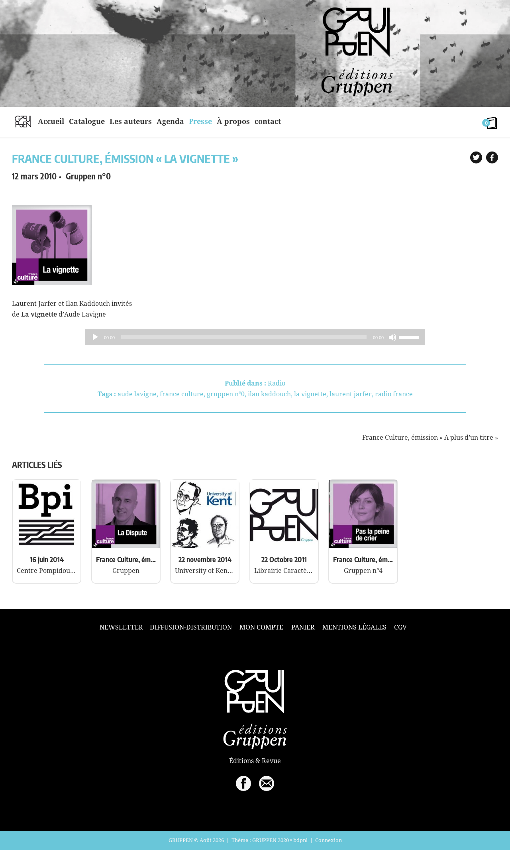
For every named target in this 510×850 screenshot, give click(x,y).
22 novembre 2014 (204, 559)
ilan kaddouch (269, 394)
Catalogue (87, 121)
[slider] (410, 336)
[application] (255, 337)
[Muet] (392, 337)
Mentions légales (354, 627)
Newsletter (121, 627)
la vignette (310, 394)
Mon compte (261, 627)
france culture (182, 394)
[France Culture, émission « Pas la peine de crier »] (363, 545)
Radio (276, 383)
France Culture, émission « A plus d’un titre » (430, 437)
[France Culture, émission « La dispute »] (126, 545)
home (23, 121)
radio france (394, 394)
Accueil (51, 121)
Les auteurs (131, 121)
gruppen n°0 (226, 394)
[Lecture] (95, 337)
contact (268, 121)
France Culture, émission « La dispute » (126, 559)
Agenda (170, 121)
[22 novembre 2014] (205, 545)
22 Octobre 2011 (284, 559)
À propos (233, 121)
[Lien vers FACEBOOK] (243, 783)
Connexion (328, 840)
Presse (200, 121)
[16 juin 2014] (46, 545)
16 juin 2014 (47, 559)
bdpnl (300, 840)
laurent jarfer (351, 394)
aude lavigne (137, 394)
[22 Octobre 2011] (284, 545)
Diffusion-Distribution (191, 627)
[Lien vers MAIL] (266, 783)
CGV (400, 627)
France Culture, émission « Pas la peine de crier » (363, 559)
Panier (303, 627)
